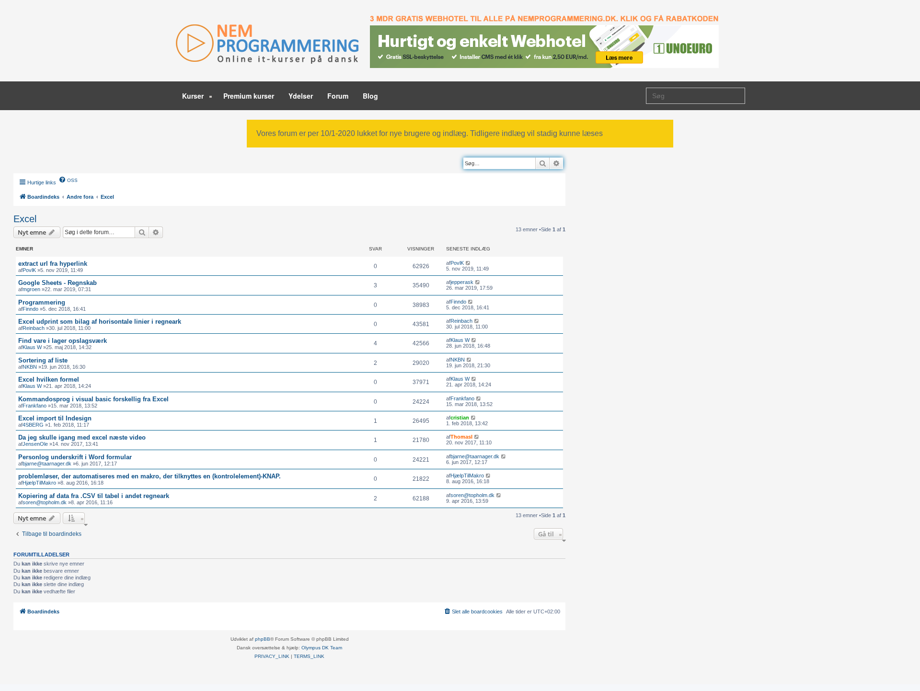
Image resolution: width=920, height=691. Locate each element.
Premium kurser (248, 96)
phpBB (262, 639)
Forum (337, 96)
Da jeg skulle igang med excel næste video (82, 437)
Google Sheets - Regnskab (57, 282)
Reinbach (34, 328)
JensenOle (35, 444)
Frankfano (34, 405)
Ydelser (300, 96)
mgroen (31, 289)
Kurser (194, 96)
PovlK (29, 270)
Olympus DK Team (321, 647)
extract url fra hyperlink (52, 263)
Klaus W (32, 347)
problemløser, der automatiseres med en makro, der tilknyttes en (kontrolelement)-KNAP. (149, 476)
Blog (370, 96)
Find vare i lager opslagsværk (62, 340)
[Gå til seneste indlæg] (468, 263)
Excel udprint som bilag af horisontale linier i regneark (99, 321)
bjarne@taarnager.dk (47, 463)
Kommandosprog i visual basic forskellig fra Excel (93, 399)
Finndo (30, 309)
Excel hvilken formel (48, 379)
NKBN (30, 367)
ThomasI (461, 437)
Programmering (41, 302)
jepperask (461, 282)
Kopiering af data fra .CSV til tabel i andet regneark (93, 495)
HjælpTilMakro (39, 483)
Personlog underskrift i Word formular (75, 457)
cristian (459, 417)
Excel (24, 219)
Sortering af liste (43, 360)
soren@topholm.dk (45, 502)
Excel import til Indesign (55, 418)
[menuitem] (68, 179)
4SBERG (33, 425)
